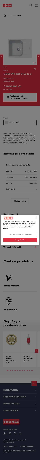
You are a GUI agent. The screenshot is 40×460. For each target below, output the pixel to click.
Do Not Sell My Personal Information (20, 234)
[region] (20, 230)
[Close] (36, 217)
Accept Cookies (20, 240)
